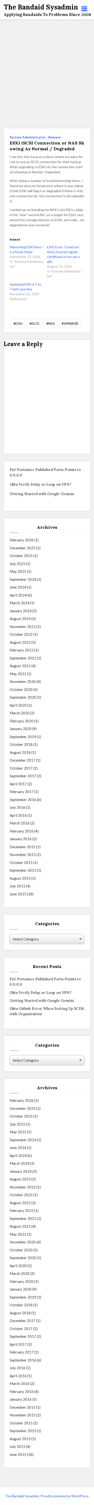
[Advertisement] (47, 74)
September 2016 (23, 799)
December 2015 (22, 847)
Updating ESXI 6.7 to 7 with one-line (25, 286)
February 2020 (22, 721)
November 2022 (23, 626)
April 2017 (18, 784)
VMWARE (71, 323)
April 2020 (18, 705)
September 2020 (23, 697)
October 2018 (21, 744)
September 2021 (23, 658)
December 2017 (22, 760)
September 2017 (23, 776)
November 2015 (23, 854)
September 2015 (23, 870)
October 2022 (21, 634)
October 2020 (21, 689)
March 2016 (19, 823)
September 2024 (23, 579)
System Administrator (28, 137)
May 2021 (18, 674)
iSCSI (35, 323)
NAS (51, 323)
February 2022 (22, 650)
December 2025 (22, 548)
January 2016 (21, 839)
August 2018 (20, 752)
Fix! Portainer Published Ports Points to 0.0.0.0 (45, 472)
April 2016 (18, 815)
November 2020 (23, 681)
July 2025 (17, 563)
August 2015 (20, 878)
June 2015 (18, 894)
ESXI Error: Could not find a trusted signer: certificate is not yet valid (63, 254)
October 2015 (21, 862)
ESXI (19, 323)
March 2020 (19, 713)
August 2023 (20, 618)
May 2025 (18, 571)
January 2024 (21, 611)
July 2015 (17, 886)
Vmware (54, 137)
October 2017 (21, 768)
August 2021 (20, 666)
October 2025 (21, 555)
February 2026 (22, 540)
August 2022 (20, 642)
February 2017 (22, 791)
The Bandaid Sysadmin (22, 1496)
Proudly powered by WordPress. (64, 1496)
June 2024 (18, 587)
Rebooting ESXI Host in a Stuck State (26, 249)
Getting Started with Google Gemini (42, 494)
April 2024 (18, 595)
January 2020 (21, 728)
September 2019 (23, 736)
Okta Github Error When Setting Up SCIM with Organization (47, 1011)
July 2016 (17, 807)
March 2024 (19, 603)
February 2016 (22, 831)
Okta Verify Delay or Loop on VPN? (40, 484)
